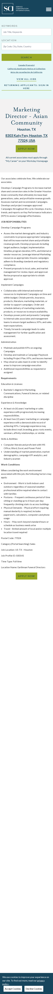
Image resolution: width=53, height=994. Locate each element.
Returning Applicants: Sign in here (26, 86)
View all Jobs (26, 79)
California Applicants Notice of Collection (26, 69)
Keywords (10, 25)
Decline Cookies (34, 988)
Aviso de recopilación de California (26, 72)
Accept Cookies (13, 988)
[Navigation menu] (48, 9)
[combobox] (26, 30)
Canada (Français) (26, 65)
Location (9, 40)
